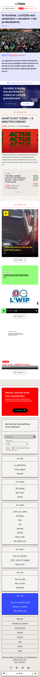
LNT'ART (20, 532)
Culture (20, 637)
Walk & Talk (19, 536)
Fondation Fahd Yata (20, 659)
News (20, 448)
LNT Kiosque (18, 372)
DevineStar (20, 587)
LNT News (20, 459)
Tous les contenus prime (20, 602)
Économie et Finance (20, 623)
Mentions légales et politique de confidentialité (19, 657)
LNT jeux (20, 572)
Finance (20, 496)
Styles (20, 646)
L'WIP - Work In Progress (20, 560)
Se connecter (10, 104)
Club (15, 450)
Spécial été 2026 (28, 8)
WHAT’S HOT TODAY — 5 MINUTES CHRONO (17, 120)
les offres (26, 104)
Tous (15, 448)
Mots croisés (20, 583)
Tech (20, 641)
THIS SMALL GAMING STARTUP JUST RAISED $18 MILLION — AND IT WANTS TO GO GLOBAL (15, 179)
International (20, 627)
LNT (6, 26)
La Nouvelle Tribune (20, 3)
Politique (13, 55)
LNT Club (20, 596)
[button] (17, 192)
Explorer (20, 473)
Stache (4, 126)
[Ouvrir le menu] (35, 673)
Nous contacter (20, 662)
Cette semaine (20, 469)
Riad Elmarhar (24, 126)
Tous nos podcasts (20, 555)
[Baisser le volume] (36, 311)
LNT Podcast (18, 316)
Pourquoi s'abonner (20, 606)
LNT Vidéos (19, 260)
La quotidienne (8, 8)
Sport (20, 650)
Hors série (20, 492)
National (20, 618)
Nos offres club (20, 610)
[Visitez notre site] (4, 674)
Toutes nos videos (20, 511)
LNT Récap (20, 515)
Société (20, 632)
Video (10, 450)
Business (20, 528)
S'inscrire (18, 410)
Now (20, 524)
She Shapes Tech (20, 541)
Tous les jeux (20, 579)
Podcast (8, 272)
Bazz (20, 520)
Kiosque (6, 361)
